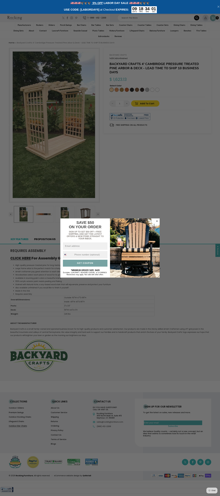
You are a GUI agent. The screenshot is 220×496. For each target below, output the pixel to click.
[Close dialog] (157, 221)
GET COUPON (85, 263)
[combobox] (68, 254)
